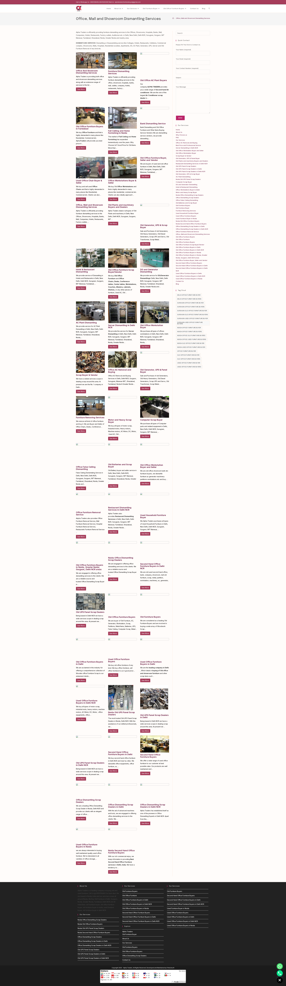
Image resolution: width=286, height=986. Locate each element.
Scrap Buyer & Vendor (87, 375)
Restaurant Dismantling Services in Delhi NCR (119, 508)
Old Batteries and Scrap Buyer (120, 465)
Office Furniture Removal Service (88, 513)
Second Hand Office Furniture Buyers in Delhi (120, 753)
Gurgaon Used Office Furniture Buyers (190, 323)
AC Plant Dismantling (86, 322)
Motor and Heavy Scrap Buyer (119, 421)
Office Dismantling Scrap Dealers (88, 801)
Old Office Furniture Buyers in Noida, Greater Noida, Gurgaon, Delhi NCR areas (89, 567)
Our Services (180, 140)
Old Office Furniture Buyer (188, 355)
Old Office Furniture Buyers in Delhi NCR (190, 250)
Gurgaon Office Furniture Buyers (190, 307)
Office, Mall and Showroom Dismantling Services (193, 18)
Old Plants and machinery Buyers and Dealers (121, 206)
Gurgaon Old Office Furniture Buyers (192, 314)
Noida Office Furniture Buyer (189, 327)
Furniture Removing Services (90, 417)
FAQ (177, 137)
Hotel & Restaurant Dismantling (85, 270)
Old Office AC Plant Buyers (153, 80)
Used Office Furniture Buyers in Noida (86, 845)
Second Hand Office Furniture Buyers (150, 756)
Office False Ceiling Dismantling (86, 468)
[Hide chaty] (280, 980)
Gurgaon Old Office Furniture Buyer (192, 310)
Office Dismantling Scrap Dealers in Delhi (120, 805)
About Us (179, 132)
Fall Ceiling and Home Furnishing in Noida (119, 132)
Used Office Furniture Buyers (118, 660)
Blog (177, 284)
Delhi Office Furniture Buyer (188, 295)
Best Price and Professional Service (188, 145)
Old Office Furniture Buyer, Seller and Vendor (153, 159)
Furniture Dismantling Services (118, 72)
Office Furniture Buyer (186, 351)
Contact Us (180, 281)
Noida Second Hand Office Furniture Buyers (121, 851)
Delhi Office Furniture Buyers (189, 299)
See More (81, 89)
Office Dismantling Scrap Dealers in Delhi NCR (152, 805)
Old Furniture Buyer (182, 208)
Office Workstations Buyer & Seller (122, 181)
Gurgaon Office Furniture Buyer (190, 303)
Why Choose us (181, 135)
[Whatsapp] (280, 966)
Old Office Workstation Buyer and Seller (151, 466)
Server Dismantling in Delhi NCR (121, 326)
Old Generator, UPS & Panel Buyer (153, 371)
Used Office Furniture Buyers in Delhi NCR (86, 701)
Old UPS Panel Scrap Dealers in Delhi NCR (90, 764)
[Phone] (280, 973)
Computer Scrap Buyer (151, 420)
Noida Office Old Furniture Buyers (191, 335)
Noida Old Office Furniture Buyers (187, 221)
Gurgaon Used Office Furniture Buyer (192, 318)
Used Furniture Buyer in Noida (186, 218)
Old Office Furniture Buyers (121, 617)
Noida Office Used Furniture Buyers (191, 339)
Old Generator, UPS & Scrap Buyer (153, 226)
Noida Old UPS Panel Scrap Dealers (121, 713)
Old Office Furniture (183, 239)
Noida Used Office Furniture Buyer (191, 347)
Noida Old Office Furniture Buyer (190, 343)
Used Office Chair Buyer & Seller (89, 181)
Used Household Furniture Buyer (153, 516)
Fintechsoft (170, 968)
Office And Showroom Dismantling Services (87, 72)
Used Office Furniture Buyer (188, 363)
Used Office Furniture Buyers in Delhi (151, 663)
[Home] (173, 18)
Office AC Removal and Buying (119, 371)
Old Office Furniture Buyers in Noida (188, 252)
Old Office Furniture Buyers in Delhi (89, 663)
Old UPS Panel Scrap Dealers (90, 612)
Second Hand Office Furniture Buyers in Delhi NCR (152, 566)
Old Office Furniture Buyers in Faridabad (89, 127)
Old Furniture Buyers (150, 617)
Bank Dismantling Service (153, 123)
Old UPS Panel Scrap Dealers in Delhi (154, 716)
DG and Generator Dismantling (149, 270)
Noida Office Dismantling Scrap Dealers (120, 559)
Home (178, 130)
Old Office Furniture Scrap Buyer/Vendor (121, 271)
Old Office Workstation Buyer (151, 326)
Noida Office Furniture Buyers (189, 331)
